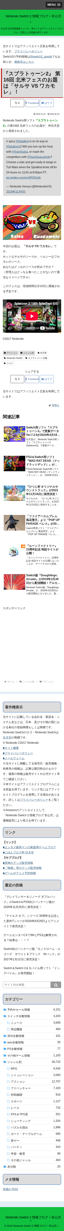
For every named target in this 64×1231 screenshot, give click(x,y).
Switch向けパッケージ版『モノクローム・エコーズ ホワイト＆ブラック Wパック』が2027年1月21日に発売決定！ (32, 954)
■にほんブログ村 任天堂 (18, 852)
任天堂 (43, 353)
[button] (55, 985)
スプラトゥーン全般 (37, 358)
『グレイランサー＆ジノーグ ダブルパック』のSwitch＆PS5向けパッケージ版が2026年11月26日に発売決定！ (29, 902)
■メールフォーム (14, 758)
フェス (10, 363)
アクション (12, 353)
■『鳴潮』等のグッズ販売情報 (22, 867)
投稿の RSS (10, 1189)
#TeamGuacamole (38, 156)
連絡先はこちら (24, 61)
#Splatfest (22, 141)
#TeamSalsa (20, 151)
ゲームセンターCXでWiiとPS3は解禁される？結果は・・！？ (30, 938)
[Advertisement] (32, 643)
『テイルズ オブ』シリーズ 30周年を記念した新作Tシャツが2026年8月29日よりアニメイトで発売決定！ (31, 921)
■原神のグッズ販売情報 (18, 862)
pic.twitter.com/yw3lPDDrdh (23, 177)
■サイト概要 (11, 747)
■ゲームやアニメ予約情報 (19, 873)
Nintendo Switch (14, 358)
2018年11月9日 (16, 191)
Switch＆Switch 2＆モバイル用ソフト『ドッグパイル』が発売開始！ (32, 971)
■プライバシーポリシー (18, 753)
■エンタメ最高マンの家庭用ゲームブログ (29, 847)
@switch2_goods (41, 56)
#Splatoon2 (13, 146)
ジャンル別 (28, 353)
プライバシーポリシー (28, 51)
